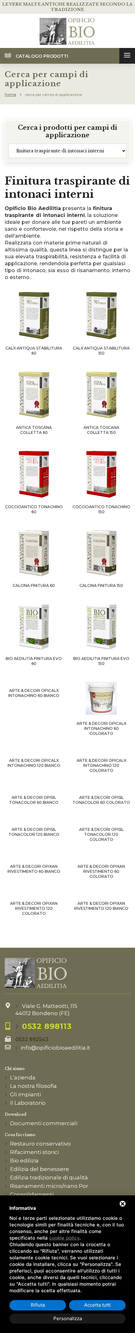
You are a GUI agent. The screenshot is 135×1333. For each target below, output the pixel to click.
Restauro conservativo (40, 1144)
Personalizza (67, 1318)
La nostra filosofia (33, 1086)
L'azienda (22, 1077)
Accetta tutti (97, 1305)
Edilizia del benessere (39, 1169)
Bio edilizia (24, 1160)
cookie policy (64, 1238)
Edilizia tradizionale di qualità (49, 1177)
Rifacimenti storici (34, 1152)
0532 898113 (47, 1026)
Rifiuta (38, 1305)
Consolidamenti (32, 1194)
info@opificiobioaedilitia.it (55, 1048)
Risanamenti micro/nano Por (49, 1186)
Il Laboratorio (28, 1103)
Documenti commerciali (43, 1123)
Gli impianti (25, 1094)
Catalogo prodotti (42, 56)
